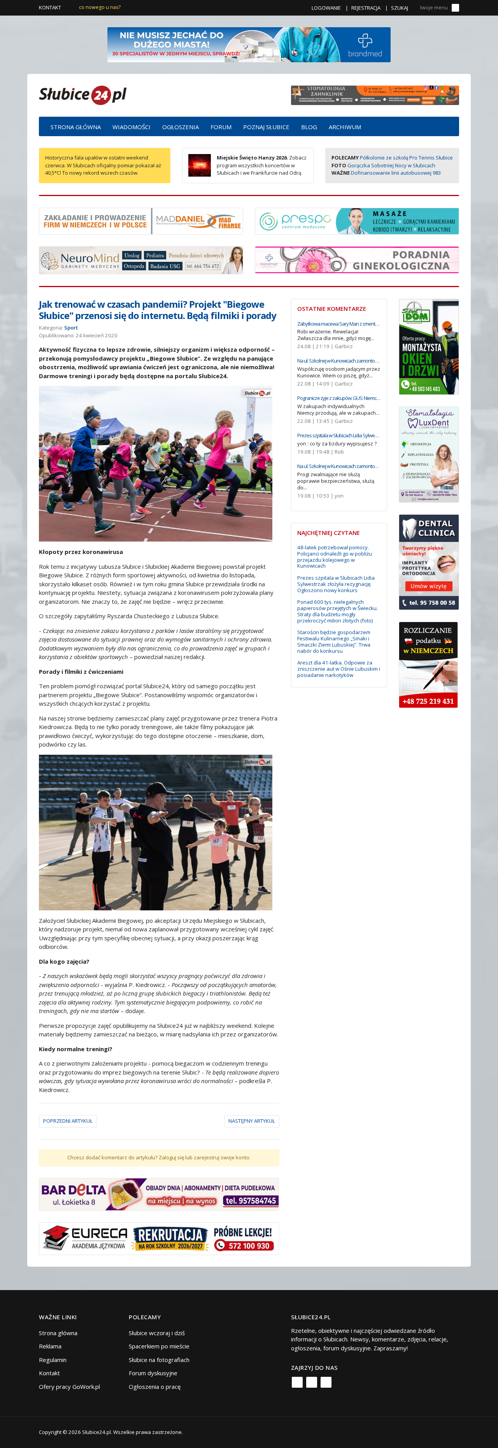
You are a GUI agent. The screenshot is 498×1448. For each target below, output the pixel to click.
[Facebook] (297, 1382)
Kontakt (50, 7)
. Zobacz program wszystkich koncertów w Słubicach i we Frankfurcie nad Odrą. (262, 165)
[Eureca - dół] (159, 1238)
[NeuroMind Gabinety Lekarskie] (141, 259)
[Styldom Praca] (429, 346)
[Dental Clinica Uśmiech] (429, 561)
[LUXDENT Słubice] (429, 454)
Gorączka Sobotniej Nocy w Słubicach (391, 165)
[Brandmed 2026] (249, 44)
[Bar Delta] (159, 1193)
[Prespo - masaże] (357, 220)
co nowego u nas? (100, 7)
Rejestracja (366, 7)
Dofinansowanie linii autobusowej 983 (396, 172)
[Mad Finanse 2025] (141, 220)
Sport (71, 327)
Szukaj (399, 7)
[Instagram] (311, 1382)
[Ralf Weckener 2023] (428, 664)
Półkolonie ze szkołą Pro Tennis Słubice (406, 157)
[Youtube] (326, 1382)
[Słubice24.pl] (82, 94)
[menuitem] (76, 126)
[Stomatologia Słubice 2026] (375, 94)
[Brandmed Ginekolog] (357, 259)
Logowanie (326, 7)
